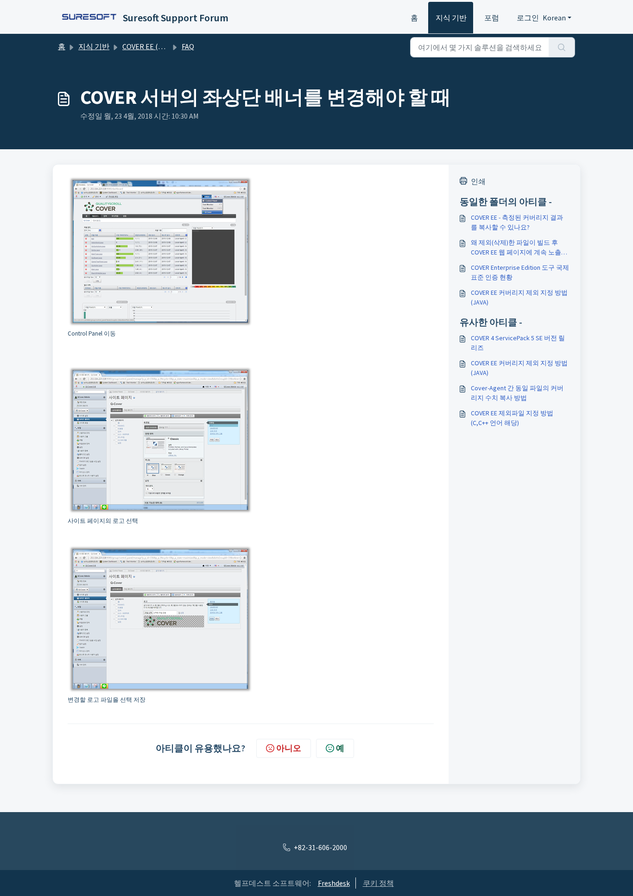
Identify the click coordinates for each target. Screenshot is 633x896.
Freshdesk (334, 883)
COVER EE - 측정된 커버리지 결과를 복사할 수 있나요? (517, 222)
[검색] (562, 47)
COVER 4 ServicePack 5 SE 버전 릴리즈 (518, 343)
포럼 (491, 17)
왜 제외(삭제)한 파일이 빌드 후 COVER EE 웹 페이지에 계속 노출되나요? (519, 247)
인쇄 (478, 181)
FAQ (188, 46)
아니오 (288, 748)
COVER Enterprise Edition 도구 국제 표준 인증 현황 (520, 272)
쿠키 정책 (378, 883)
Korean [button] (554, 17)
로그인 (528, 17)
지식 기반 (451, 17)
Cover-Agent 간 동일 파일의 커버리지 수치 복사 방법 (517, 393)
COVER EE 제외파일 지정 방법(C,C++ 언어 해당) (512, 418)
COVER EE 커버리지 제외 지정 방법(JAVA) (519, 297)
